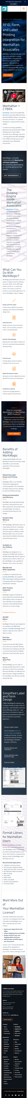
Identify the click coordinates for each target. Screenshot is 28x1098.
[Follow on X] (9, 1095)
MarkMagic (6, 113)
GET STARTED (13, 4)
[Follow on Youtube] (15, 1095)
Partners (10, 19)
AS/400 (11, 628)
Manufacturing (7, 1077)
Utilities (6, 1083)
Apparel (6, 1061)
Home (4, 19)
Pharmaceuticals (8, 1079)
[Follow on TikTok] (22, 1095)
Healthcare (6, 1074)
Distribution (7, 1070)
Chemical (6, 1068)
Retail (5, 1081)
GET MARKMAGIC (11, 175)
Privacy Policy (20, 1091)
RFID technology (8, 579)
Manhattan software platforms (13, 161)
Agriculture (6, 1059)
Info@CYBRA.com (15, 1015)
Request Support (8, 1019)
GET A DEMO (8, 75)
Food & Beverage (8, 1072)
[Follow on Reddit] (19, 1095)
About (7, 19)
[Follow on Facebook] (6, 1095)
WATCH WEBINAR (14, 434)
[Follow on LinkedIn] (12, 1095)
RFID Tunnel (18, 1033)
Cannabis (6, 1066)
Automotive (6, 1064)
